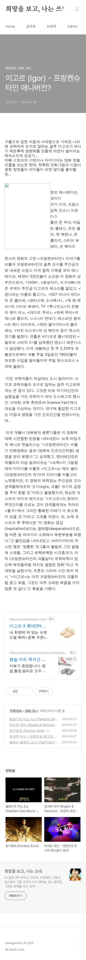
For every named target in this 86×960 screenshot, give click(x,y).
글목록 (31, 26)
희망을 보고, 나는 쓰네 (37, 9)
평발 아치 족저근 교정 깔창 (27, 659)
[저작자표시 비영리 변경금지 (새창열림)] (59, 691)
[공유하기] (22, 691)
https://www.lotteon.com (27, 619)
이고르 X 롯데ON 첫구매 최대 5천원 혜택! (28, 626)
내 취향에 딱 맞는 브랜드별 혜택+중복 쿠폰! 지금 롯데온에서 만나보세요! (28, 635)
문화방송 (16, 711)
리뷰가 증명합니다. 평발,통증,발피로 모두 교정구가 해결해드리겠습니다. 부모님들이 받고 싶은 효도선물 (28, 668)
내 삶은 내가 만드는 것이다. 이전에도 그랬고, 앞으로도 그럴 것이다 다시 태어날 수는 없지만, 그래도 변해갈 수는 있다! (34, 882)
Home (10, 26)
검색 (66, 9)
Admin (72, 26)
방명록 (51, 26)
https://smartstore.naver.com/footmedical (38, 653)
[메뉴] (77, 9)
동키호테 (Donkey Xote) (27, 730)
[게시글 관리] (28, 691)
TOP (76, 945)
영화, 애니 (31, 711)
